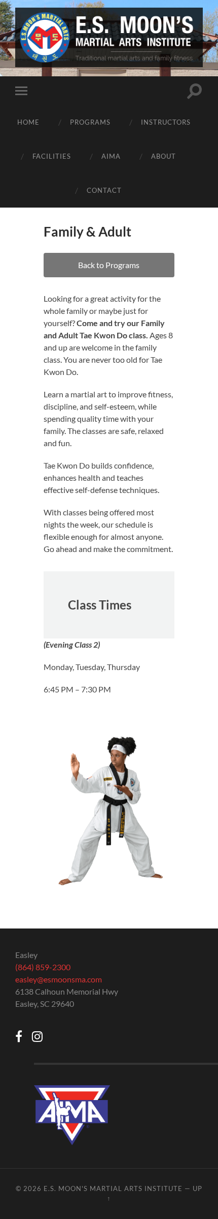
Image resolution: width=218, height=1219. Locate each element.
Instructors (166, 122)
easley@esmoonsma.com (58, 979)
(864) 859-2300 (42, 967)
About (163, 156)
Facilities (51, 156)
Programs (90, 122)
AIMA (111, 156)
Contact (104, 190)
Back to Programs (108, 265)
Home (28, 122)
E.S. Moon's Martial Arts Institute (113, 1188)
